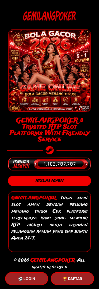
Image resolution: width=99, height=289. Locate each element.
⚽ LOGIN (26, 278)
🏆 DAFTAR (72, 278)
